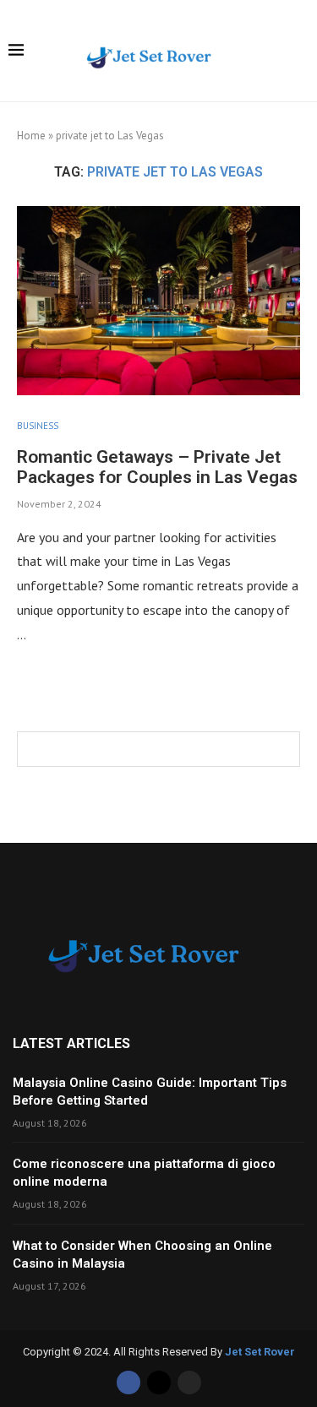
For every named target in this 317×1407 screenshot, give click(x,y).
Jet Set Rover (260, 1351)
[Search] (300, 52)
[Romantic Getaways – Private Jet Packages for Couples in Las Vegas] (158, 300)
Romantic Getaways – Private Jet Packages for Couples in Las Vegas (157, 467)
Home (31, 135)
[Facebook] (128, 1382)
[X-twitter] (159, 1382)
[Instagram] (189, 1382)
